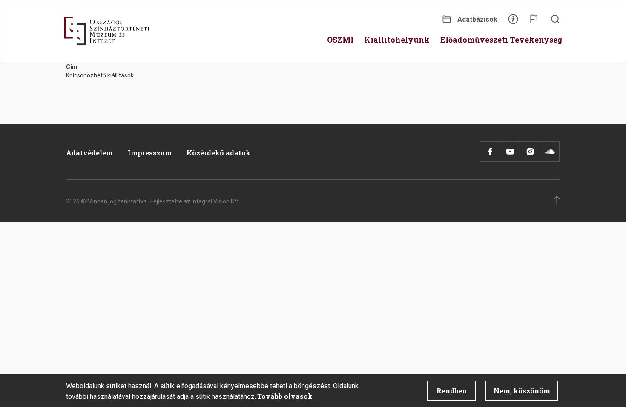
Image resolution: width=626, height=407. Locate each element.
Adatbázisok (477, 19)
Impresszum (150, 152)
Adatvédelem (89, 152)
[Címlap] (106, 31)
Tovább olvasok (285, 396)
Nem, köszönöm (522, 390)
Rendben (451, 390)
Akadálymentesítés (513, 22)
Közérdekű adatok (218, 152)
